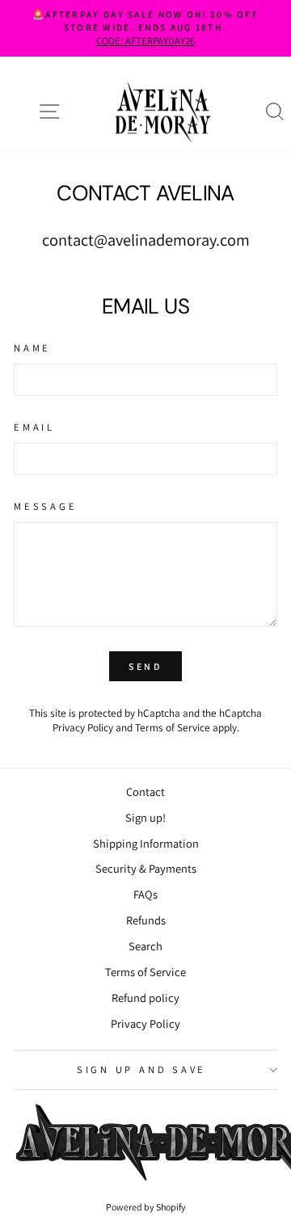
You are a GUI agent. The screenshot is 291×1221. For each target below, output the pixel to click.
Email (34, 427)
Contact (145, 791)
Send (145, 666)
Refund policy (145, 997)
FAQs (145, 894)
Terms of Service (172, 727)
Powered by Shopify (146, 1207)
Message (45, 506)
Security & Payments (145, 868)
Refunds (146, 920)
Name (32, 348)
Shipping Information (146, 843)
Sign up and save (141, 1069)
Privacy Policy (83, 727)
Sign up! (145, 817)
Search (145, 946)
